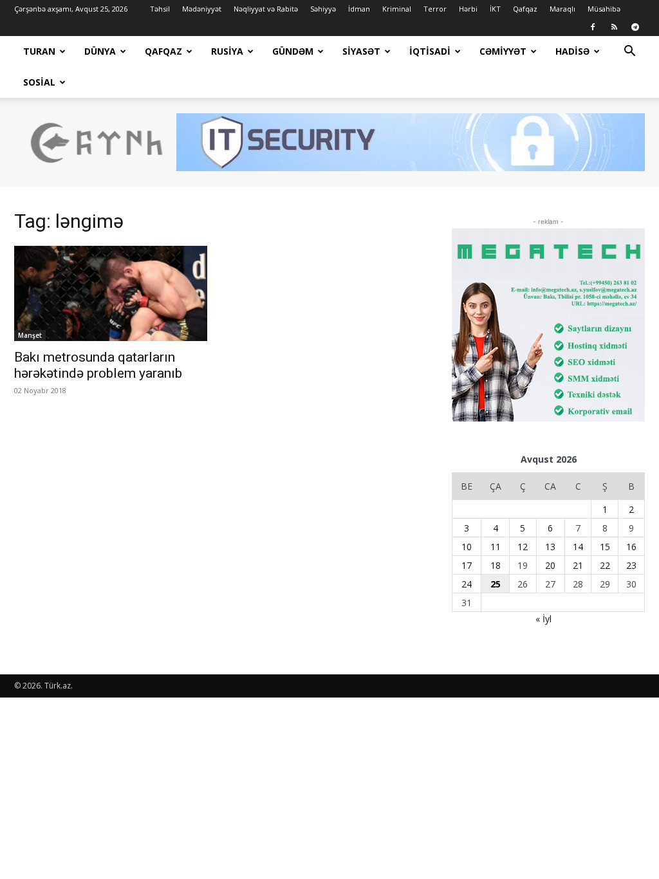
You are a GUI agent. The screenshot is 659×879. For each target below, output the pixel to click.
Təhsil (160, 9)
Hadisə (572, 51)
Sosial (39, 82)
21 (578, 565)
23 (631, 565)
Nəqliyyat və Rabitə (266, 9)
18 (495, 565)
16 (631, 547)
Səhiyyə (323, 9)
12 (522, 547)
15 (605, 547)
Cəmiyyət (502, 51)
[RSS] (614, 27)
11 (495, 547)
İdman (359, 9)
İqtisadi (429, 51)
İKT (495, 9)
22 (605, 565)
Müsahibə (604, 9)
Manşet (30, 335)
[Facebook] (592, 27)
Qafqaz (525, 9)
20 (550, 565)
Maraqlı (562, 9)
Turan (39, 51)
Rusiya (227, 51)
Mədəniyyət (201, 9)
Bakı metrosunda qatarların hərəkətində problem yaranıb (98, 365)
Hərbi (468, 9)
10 (466, 547)
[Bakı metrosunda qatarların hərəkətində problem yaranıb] (110, 293)
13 (550, 547)
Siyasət (361, 51)
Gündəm (292, 51)
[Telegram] (635, 27)
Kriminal (396, 9)
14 (578, 547)
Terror (435, 9)
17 (466, 565)
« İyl (543, 619)
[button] (629, 52)
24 (466, 584)
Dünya (100, 51)
